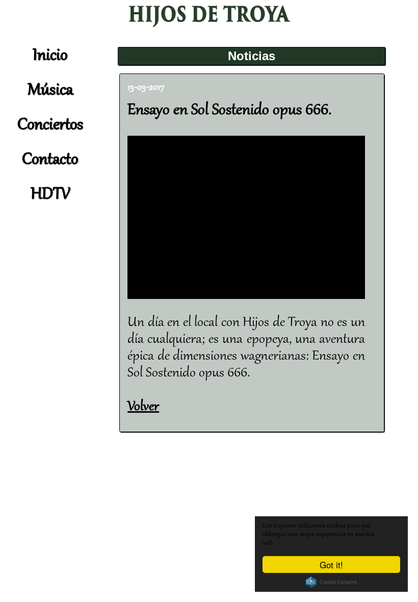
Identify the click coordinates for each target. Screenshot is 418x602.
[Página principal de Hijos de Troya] (209, 25)
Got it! (331, 564)
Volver (143, 406)
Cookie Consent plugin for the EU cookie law (331, 582)
